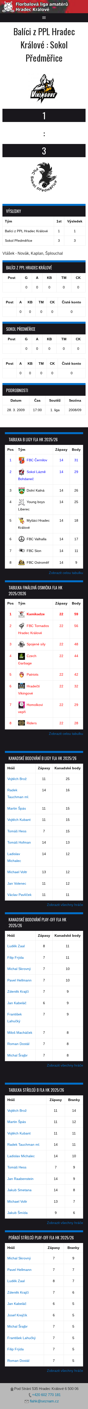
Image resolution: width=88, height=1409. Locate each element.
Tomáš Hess (16, 831)
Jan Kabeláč (16, 1003)
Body (76, 449)
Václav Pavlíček (19, 895)
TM (63, 278)
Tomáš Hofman (19, 842)
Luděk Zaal (16, 946)
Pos (10, 449)
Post (11, 278)
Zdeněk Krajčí (18, 991)
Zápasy (61, 449)
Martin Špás (16, 808)
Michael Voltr (17, 872)
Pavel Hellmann (19, 980)
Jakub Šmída (17, 1213)
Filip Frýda (15, 957)
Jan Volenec (16, 883)
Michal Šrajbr (17, 1055)
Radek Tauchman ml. (23, 1144)
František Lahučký (21, 1338)
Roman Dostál (18, 1044)
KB (49, 278)
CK (78, 278)
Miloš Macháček (19, 1033)
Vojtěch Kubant (19, 820)
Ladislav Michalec (21, 1156)
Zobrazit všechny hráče (65, 905)
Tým (21, 449)
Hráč (11, 768)
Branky (74, 1100)
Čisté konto (71, 302)
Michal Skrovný (19, 969)
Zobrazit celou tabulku (66, 573)
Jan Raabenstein (20, 1179)
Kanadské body (68, 768)
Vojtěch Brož (17, 779)
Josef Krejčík (17, 1315)
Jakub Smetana (19, 1190)
